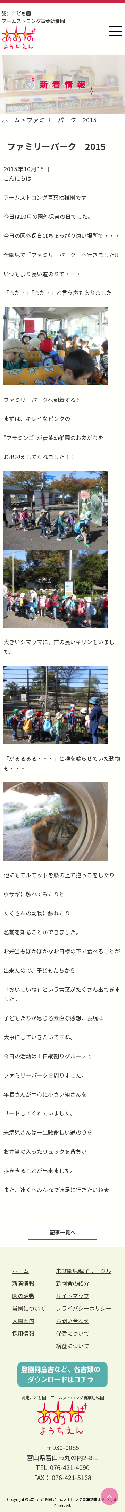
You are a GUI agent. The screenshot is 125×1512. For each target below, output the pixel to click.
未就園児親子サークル (83, 1270)
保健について (72, 1333)
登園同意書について (62, 1374)
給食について (72, 1346)
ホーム (20, 1270)
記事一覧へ (63, 1232)
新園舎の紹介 (72, 1283)
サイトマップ (72, 1295)
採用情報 (23, 1333)
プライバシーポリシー (83, 1308)
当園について (28, 1308)
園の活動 (23, 1295)
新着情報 (23, 1283)
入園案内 (23, 1321)
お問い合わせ (72, 1321)
